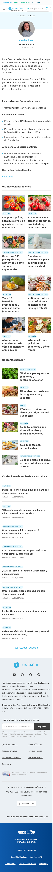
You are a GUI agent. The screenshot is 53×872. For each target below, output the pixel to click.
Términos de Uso (35, 757)
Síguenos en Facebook (30, 674)
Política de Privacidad (11, 757)
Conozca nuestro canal (14, 674)
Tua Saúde (7, 2)
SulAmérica (10, 864)
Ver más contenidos (25, 648)
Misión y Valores (35, 744)
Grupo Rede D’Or (40, 817)
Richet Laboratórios (27, 864)
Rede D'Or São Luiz (19, 857)
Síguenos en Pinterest (38, 674)
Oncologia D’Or (36, 857)
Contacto (6, 764)
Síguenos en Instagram (22, 674)
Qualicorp (43, 864)
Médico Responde (22, 2)
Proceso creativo (9, 751)
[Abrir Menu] (4, 9)
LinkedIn (8, 176)
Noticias (36, 2)
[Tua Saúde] (15, 8)
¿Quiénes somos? (10, 744)
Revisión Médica (35, 751)
